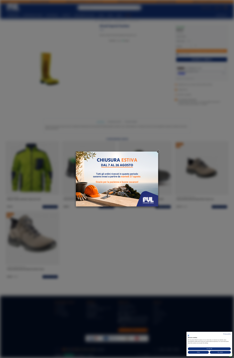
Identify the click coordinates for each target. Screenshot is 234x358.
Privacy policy (227, 334)
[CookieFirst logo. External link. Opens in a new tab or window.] (188, 335)
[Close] (158, 151)
